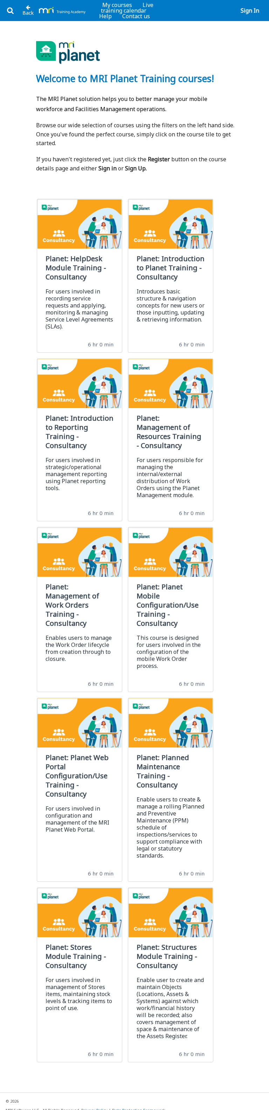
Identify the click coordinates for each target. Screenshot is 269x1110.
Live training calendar (127, 7)
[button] (10, 10)
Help (105, 16)
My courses (117, 5)
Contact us (136, 16)
